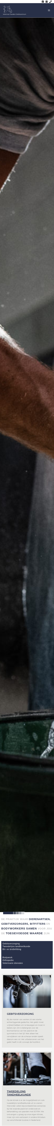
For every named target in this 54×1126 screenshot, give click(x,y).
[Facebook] (43, 2)
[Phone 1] (50, 2)
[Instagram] (46, 2)
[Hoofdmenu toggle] (49, 10)
